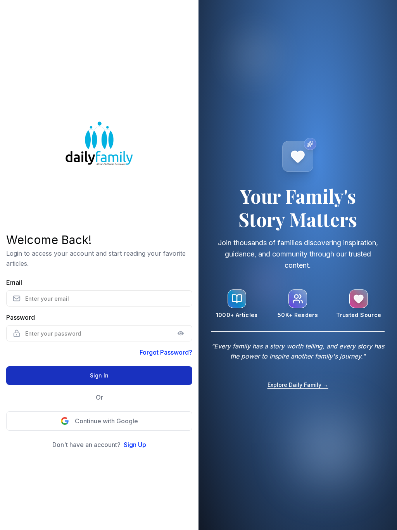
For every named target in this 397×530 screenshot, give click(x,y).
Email (14, 282)
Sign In (99, 375)
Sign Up (135, 445)
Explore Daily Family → (298, 384)
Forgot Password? (166, 352)
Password (20, 317)
